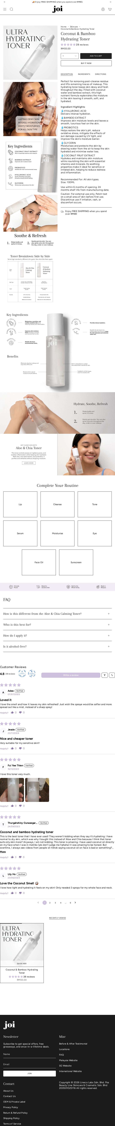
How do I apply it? (15, 635)
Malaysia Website (68, 1060)
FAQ (61, 1054)
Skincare (74, 27)
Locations (64, 1049)
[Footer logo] (9, 1025)
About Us (8, 1091)
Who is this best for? (17, 624)
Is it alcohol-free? (15, 646)
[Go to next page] (76, 903)
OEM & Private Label (14, 1101)
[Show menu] (5, 9)
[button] (68, 44)
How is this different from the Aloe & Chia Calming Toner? (42, 614)
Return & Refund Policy (15, 1112)
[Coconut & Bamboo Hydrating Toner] (22, 945)
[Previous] (4, 2)
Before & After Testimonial (73, 1043)
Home (63, 27)
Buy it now (86, 63)
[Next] (110, 2)
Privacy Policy (10, 1107)
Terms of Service (12, 1123)
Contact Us (9, 1096)
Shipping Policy (11, 1118)
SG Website (65, 1065)
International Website (70, 1071)
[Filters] (105, 675)
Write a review (71, 675)
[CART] (109, 9)
